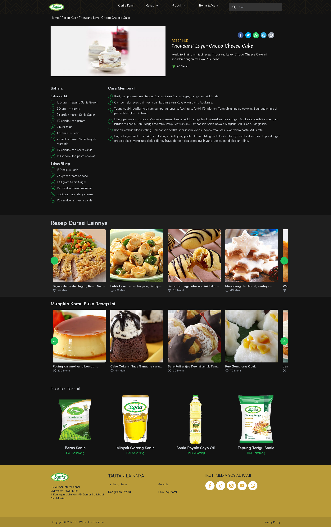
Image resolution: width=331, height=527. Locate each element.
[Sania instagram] (231, 485)
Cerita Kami (126, 5)
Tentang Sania (117, 484)
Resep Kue (68, 18)
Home (55, 18)
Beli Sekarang (75, 453)
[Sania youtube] (242, 485)
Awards (163, 484)
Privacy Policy (272, 522)
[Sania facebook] (210, 485)
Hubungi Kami (167, 492)
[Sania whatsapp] (252, 485)
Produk (176, 5)
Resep (150, 5)
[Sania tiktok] (220, 485)
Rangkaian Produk (120, 492)
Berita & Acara (208, 5)
